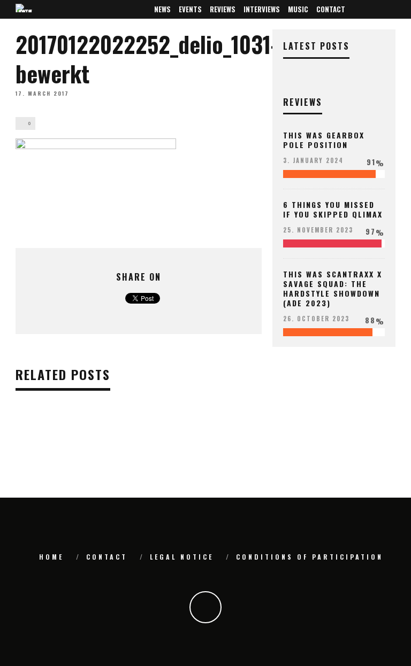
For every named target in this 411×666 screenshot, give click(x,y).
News (162, 9)
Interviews (261, 9)
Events (190, 9)
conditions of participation (309, 556)
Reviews (222, 9)
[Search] (389, 9)
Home (51, 556)
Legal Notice (182, 556)
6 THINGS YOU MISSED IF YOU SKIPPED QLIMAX (333, 209)
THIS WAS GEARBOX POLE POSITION (323, 139)
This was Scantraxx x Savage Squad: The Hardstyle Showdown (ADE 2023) (332, 288)
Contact (330, 9)
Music (298, 9)
